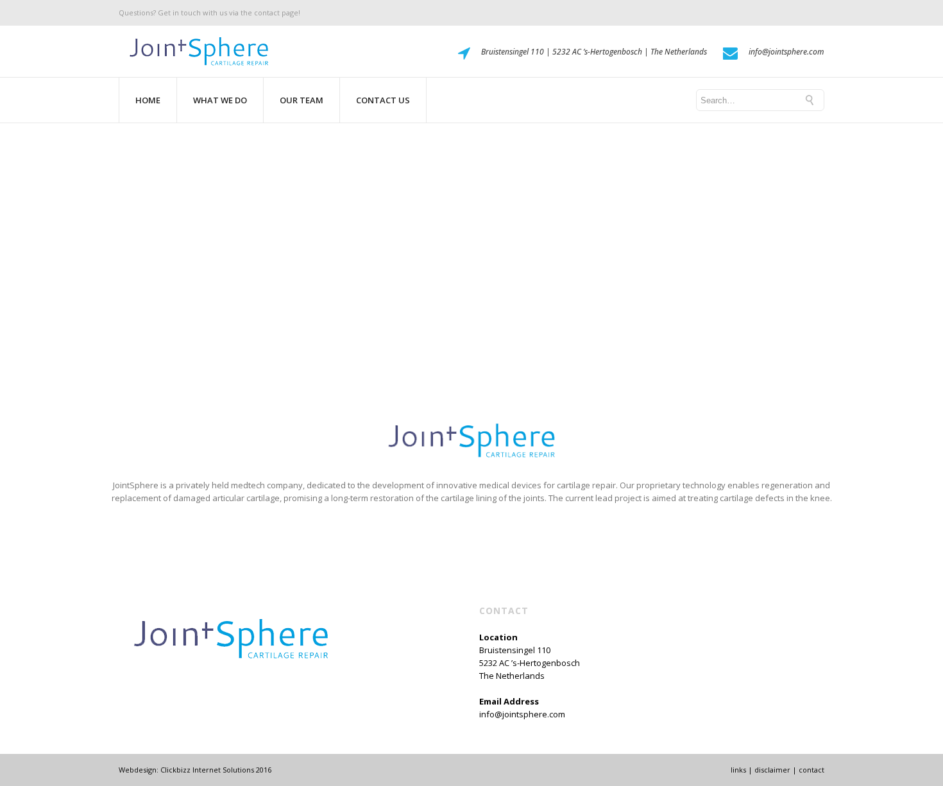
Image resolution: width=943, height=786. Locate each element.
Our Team (301, 100)
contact (811, 769)
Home (147, 100)
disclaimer (772, 769)
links (738, 769)
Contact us (383, 100)
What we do (220, 100)
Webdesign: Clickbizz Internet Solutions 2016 (195, 769)
